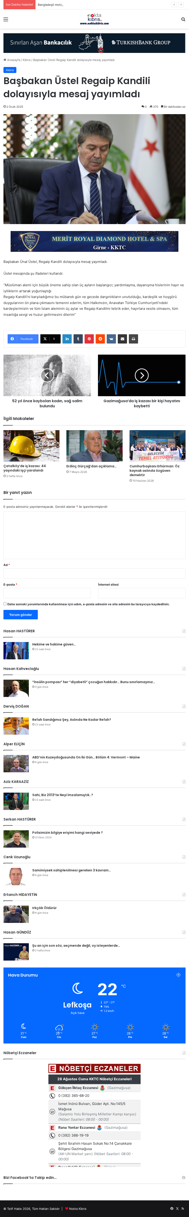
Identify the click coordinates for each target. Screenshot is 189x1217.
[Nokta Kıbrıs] (94, 19)
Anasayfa (13, 60)
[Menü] (5, 21)
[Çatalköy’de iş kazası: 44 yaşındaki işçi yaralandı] (31, 446)
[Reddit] (100, 339)
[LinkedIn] (67, 339)
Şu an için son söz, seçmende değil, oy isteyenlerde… (76, 945)
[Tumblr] (78, 339)
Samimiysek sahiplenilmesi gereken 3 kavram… (71, 870)
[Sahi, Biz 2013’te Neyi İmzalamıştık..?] (16, 801)
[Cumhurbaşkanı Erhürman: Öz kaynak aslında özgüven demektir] (158, 446)
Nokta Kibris (77, 1209)
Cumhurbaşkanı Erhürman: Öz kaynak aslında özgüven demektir (155, 470)
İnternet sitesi (108, 584)
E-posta (10, 584)
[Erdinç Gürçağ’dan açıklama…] (94, 446)
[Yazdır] (133, 339)
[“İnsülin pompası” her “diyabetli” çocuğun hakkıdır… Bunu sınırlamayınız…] (16, 688)
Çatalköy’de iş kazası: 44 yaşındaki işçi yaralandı (24, 468)
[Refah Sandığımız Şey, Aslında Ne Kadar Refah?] (16, 726)
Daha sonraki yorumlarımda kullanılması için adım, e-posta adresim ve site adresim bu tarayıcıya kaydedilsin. (88, 604)
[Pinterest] (89, 339)
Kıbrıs (27, 60)
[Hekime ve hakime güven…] (16, 650)
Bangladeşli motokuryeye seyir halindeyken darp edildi (77, 4)
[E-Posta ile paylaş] (122, 339)
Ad (6, 565)
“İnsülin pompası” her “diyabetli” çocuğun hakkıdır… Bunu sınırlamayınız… (93, 682)
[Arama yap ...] (183, 21)
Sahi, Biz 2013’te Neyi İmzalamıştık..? (62, 795)
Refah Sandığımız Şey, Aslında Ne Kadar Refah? (71, 719)
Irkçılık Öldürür (44, 908)
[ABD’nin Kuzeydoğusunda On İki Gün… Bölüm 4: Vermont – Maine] (16, 763)
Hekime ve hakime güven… (54, 644)
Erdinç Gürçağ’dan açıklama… (91, 466)
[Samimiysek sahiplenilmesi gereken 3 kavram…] (16, 876)
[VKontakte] (111, 339)
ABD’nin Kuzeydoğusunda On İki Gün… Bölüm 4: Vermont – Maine (86, 757)
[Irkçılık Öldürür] (16, 914)
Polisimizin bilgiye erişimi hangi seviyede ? (67, 832)
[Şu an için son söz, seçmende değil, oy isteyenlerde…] (16, 952)
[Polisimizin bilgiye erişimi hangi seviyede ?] (16, 839)
